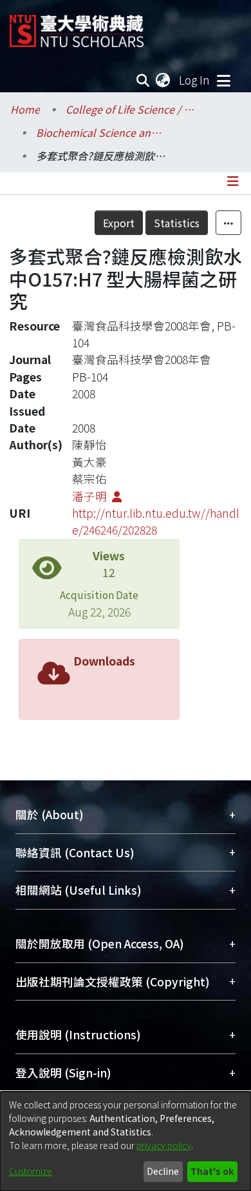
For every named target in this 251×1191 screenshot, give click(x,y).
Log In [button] (195, 80)
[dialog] (125, 1141)
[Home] (77, 26)
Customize (30, 1171)
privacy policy (163, 1145)
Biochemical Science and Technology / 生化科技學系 (100, 132)
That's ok (212, 1171)
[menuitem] (163, 80)
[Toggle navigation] (223, 80)
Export (119, 222)
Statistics (177, 222)
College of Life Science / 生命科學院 (130, 109)
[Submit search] (143, 80)
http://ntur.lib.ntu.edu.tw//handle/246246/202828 (155, 521)
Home (25, 109)
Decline (163, 1171)
